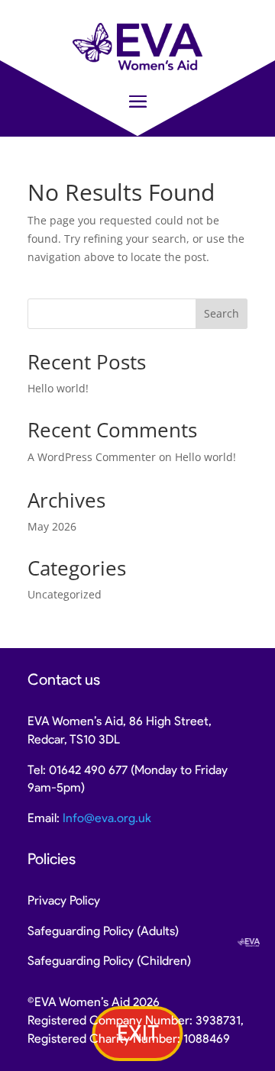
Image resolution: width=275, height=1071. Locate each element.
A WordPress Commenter (92, 457)
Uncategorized (65, 594)
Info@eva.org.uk (107, 818)
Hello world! (58, 388)
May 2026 (52, 526)
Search (221, 313)
